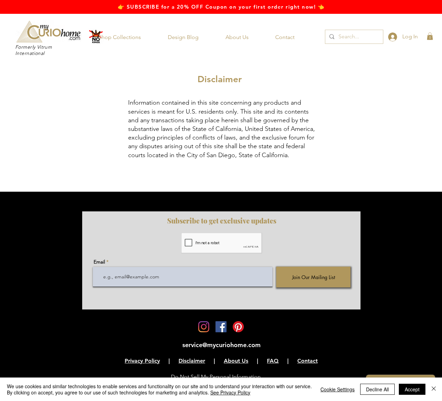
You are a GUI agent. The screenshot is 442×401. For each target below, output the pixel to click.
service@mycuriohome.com (221, 345)
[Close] (434, 389)
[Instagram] (203, 326)
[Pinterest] (238, 326)
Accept (412, 389)
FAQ (273, 360)
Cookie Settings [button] (337, 389)
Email (99, 261)
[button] (124, 37)
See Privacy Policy (230, 392)
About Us (236, 360)
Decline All (377, 389)
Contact (307, 360)
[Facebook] (221, 326)
